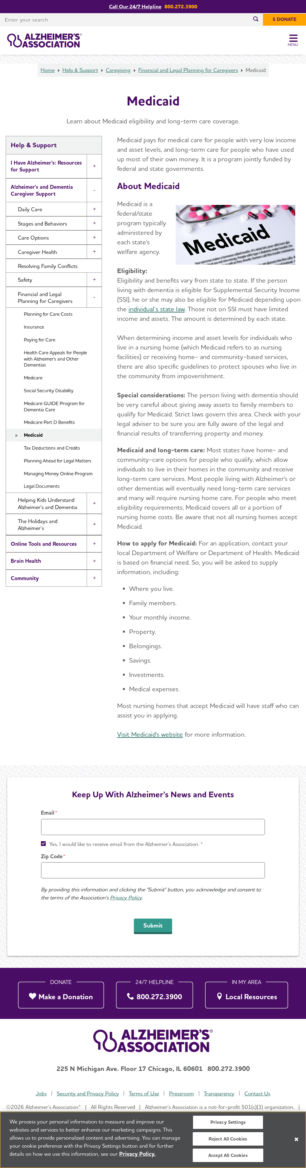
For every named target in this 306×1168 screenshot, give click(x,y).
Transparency (219, 1093)
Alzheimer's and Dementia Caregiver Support (42, 190)
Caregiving (118, 70)
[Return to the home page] (44, 40)
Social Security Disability (49, 390)
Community (25, 578)
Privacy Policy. (137, 1154)
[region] (153, 1140)
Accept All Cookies (228, 1155)
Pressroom (181, 1093)
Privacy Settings (228, 1122)
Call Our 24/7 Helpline (135, 6)
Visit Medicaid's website (150, 734)
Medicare (33, 378)
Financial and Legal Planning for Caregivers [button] (45, 297)
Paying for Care (39, 340)
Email (47, 813)
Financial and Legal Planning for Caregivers (188, 70)
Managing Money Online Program (58, 473)
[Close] (296, 1139)
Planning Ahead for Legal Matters (57, 461)
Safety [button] (25, 280)
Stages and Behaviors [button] (42, 223)
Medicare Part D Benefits (49, 422)
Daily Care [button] (30, 209)
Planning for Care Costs (48, 314)
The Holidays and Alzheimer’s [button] (37, 524)
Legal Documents (42, 486)
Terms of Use (144, 1093)
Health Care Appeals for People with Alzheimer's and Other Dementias (55, 359)
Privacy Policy (126, 897)
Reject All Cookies (228, 1139)
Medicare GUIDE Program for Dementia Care (54, 407)
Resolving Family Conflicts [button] (47, 266)
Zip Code (51, 856)
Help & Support (80, 70)
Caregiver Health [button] (37, 252)
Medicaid (33, 435)
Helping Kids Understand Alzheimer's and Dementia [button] (47, 503)
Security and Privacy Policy (88, 1093)
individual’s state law (156, 309)
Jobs (41, 1093)
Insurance (34, 327)
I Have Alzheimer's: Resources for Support (46, 166)
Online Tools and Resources (44, 544)
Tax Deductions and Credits (52, 448)
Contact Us (257, 1093)
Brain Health (26, 561)
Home (48, 70)
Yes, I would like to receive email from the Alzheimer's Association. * (126, 844)
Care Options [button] (33, 237)
